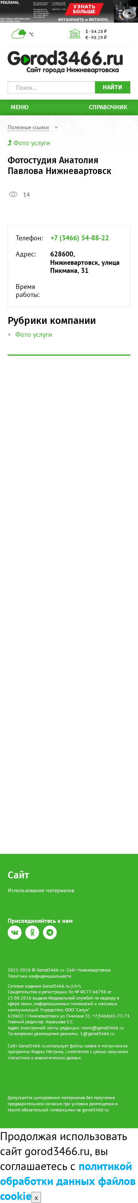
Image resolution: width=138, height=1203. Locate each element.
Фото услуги (31, 142)
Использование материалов (41, 890)
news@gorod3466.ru (102, 1028)
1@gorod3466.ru (97, 1033)
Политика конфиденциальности (39, 976)
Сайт (18, 875)
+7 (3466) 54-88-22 (80, 238)
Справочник (108, 107)
